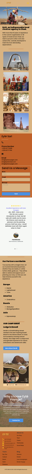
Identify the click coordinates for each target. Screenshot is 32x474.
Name (3, 171)
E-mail (4, 177)
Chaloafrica (11, 300)
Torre (8, 292)
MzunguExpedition (13, 309)
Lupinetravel (11, 290)
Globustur (10, 307)
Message (4, 182)
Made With (3, 23)
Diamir (9, 288)
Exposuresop (11, 316)
